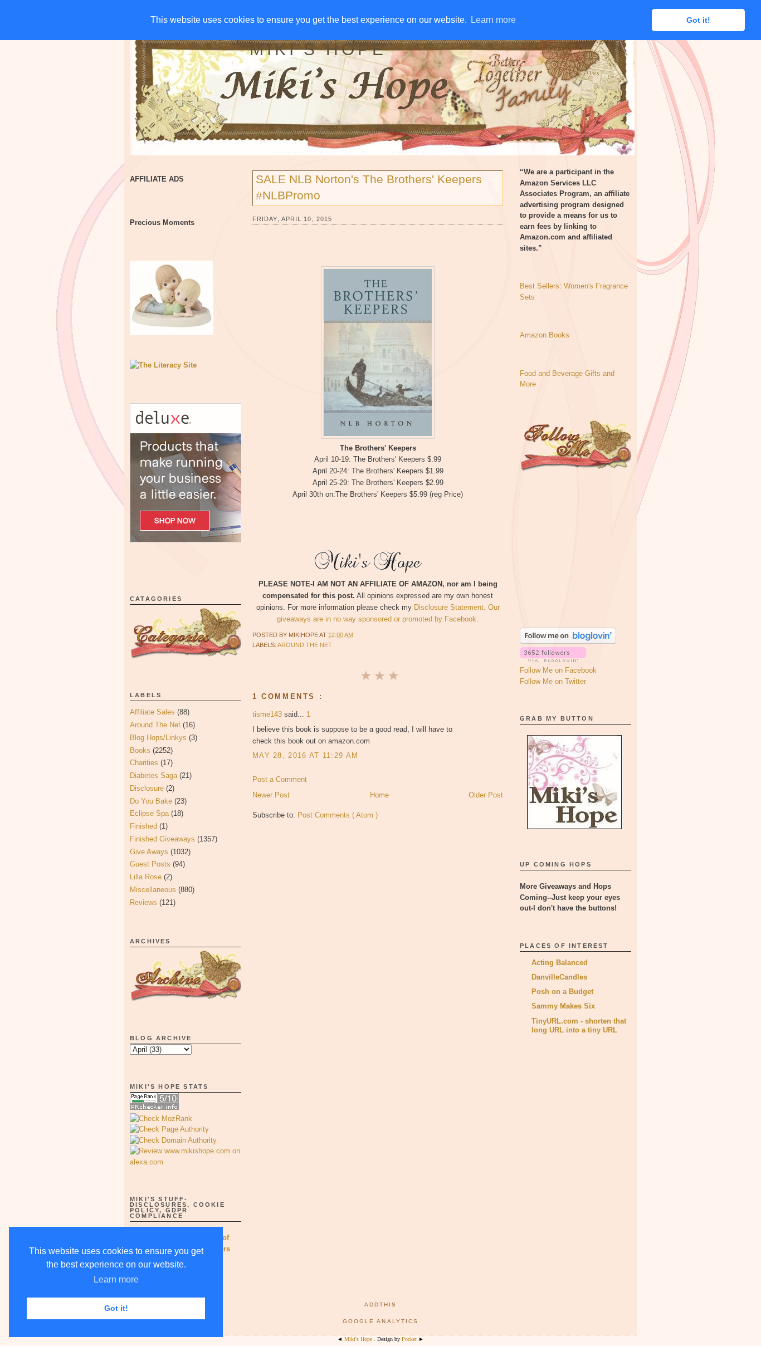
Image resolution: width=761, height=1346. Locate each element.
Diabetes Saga (153, 775)
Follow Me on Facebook (558, 670)
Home (379, 795)
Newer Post (271, 795)
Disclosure (147, 788)
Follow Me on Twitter (553, 681)
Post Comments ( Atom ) (337, 815)
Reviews (143, 902)
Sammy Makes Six (563, 1006)
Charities (144, 762)
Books (140, 750)
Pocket (410, 1339)
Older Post (486, 795)
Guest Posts (150, 864)
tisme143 (268, 714)
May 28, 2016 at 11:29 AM (305, 755)
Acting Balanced (559, 962)
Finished (143, 826)
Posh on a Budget (562, 991)
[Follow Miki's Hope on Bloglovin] (568, 641)
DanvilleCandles (559, 977)
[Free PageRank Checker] (154, 1107)
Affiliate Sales (152, 712)
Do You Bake (151, 801)
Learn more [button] (116, 1279)
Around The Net (155, 725)
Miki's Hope (318, 49)
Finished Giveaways (162, 839)
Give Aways (149, 852)
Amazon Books (544, 335)
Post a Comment (279, 779)
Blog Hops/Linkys (158, 737)
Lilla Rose (146, 877)
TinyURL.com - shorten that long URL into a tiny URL (578, 1025)
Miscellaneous (153, 889)
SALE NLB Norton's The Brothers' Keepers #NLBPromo (369, 187)
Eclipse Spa (149, 813)
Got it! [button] (116, 1308)
